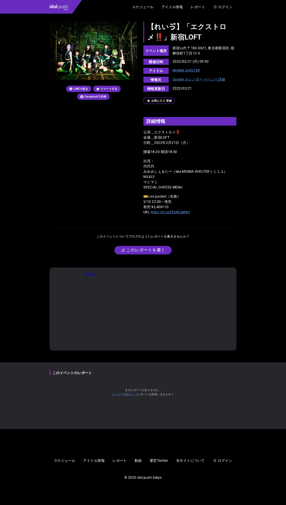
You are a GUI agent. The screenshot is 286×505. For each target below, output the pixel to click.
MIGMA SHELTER (186, 70)
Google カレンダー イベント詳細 (199, 79)
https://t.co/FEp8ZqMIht (170, 212)
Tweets (90, 274)
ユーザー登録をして (124, 394)
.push (59, 7)
